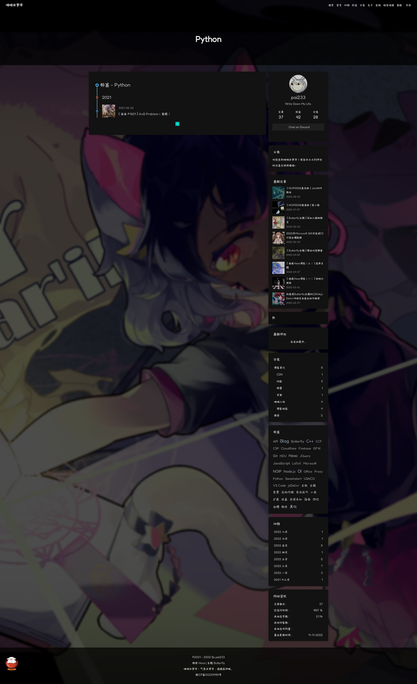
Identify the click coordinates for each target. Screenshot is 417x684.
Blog (284, 440)
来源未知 (296, 499)
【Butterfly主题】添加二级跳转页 (304, 220)
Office (308, 471)
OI (300, 471)
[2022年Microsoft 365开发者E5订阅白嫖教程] (278, 238)
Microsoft (309, 463)
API (275, 441)
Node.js (289, 471)
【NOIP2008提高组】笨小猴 (303, 205)
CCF (319, 441)
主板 (304, 485)
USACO (309, 479)
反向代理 (287, 492)
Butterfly (297, 441)
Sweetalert (293, 479)
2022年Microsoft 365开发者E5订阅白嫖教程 (305, 235)
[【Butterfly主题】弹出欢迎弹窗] (278, 253)
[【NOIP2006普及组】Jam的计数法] (278, 193)
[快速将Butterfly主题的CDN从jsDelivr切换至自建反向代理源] (278, 298)
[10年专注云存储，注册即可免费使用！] (273, 318)
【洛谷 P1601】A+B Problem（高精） (144, 114)
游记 (316, 499)
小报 (313, 492)
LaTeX (296, 463)
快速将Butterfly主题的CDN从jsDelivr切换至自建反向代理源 (304, 296)
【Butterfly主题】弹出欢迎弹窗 (304, 250)
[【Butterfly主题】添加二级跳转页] (278, 222)
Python (278, 479)
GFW (317, 448)
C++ (310, 440)
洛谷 (307, 499)
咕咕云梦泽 (14, 4)
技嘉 (284, 499)
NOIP (277, 471)
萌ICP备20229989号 (208, 674)
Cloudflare (288, 448)
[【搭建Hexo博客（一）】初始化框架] (278, 283)
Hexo (293, 455)
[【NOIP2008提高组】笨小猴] (278, 207)
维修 (284, 507)
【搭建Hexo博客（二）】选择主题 (305, 265)
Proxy (318, 471)
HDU (283, 456)
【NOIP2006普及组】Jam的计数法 (304, 190)
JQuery (305, 456)
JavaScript (281, 463)
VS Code (279, 485)
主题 (313, 485)
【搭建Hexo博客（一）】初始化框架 (305, 280)
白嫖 (276, 506)
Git (275, 456)
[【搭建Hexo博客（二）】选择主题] (278, 268)
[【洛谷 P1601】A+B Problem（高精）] (108, 111)
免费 (276, 492)
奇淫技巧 (302, 492)
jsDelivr (293, 485)
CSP (276, 448)
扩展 (276, 499)
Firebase (305, 448)
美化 (293, 506)
